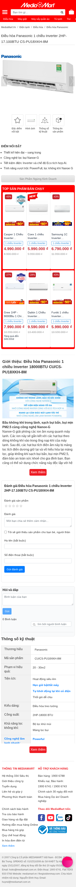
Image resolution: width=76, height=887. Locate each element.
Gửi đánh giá (15, 569)
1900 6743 (60, 786)
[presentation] (4, 81)
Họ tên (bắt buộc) (15, 540)
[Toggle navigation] (5, 12)
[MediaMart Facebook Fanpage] (41, 817)
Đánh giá (9, 514)
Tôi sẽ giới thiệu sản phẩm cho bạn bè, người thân (39, 532)
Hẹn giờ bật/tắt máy (46, 685)
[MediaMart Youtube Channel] (50, 817)
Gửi (7, 611)
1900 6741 (44, 786)
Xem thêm (8, 845)
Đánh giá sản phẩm (16, 500)
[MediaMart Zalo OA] (59, 817)
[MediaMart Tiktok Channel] (68, 817)
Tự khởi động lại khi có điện (52, 691)
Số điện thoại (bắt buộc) (19, 554)
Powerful (38, 739)
